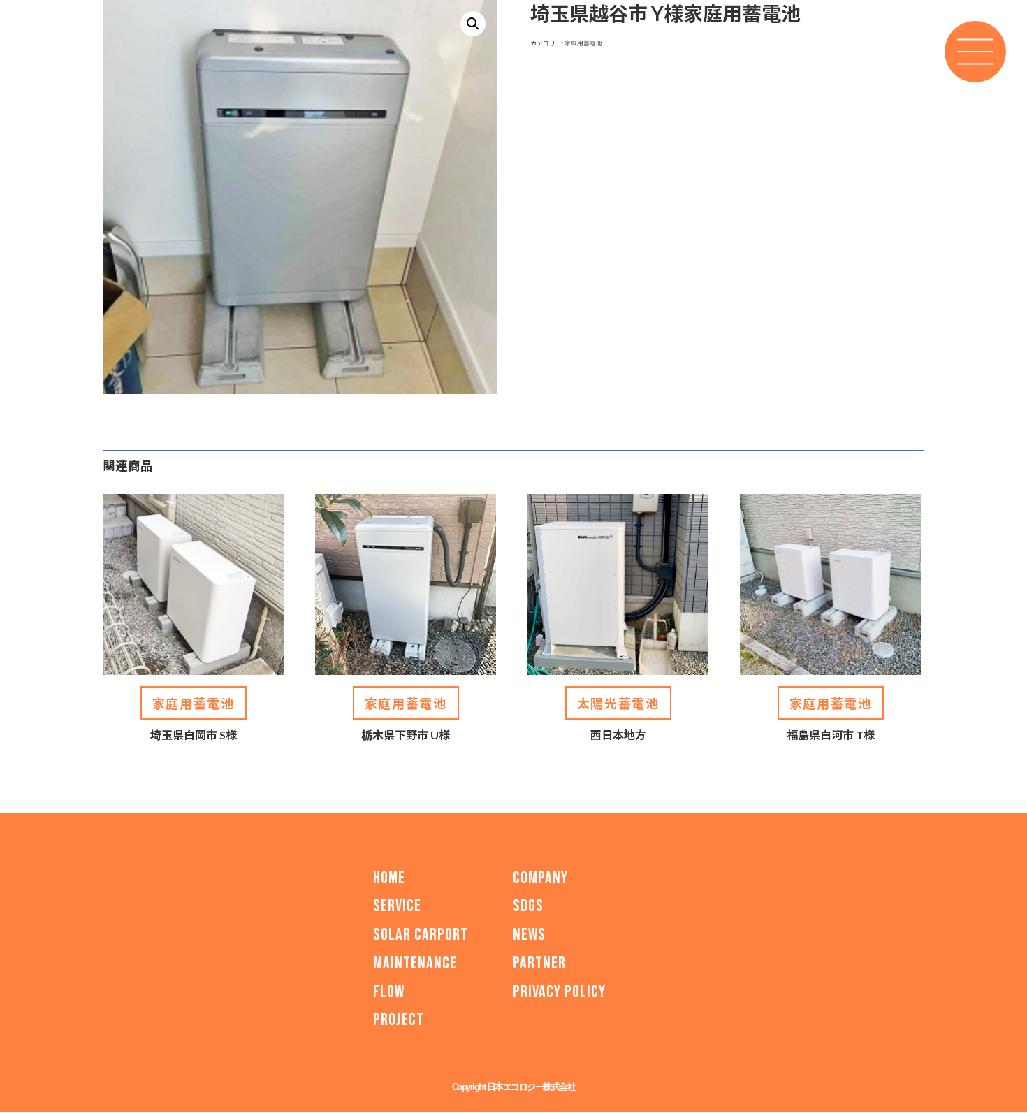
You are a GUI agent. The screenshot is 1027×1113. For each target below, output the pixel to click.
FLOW (389, 992)
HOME (389, 878)
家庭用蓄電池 (583, 43)
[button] (473, 23)
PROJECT (398, 1020)
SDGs (528, 906)
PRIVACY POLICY (559, 992)
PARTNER (539, 963)
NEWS (529, 934)
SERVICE (397, 906)
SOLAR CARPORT (420, 934)
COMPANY (540, 878)
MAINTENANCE (415, 963)
